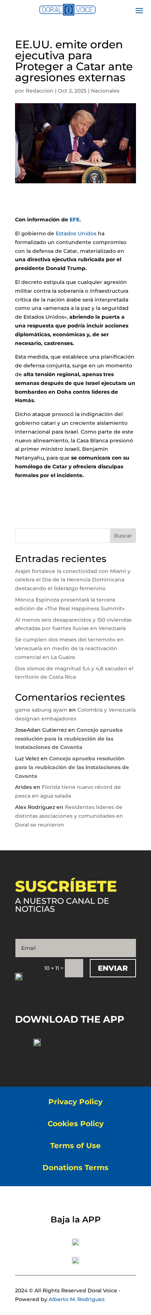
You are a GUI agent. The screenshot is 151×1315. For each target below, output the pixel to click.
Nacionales (105, 90)
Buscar (123, 535)
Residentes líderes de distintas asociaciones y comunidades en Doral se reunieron (69, 816)
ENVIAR (113, 968)
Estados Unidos (76, 233)
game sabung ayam (41, 710)
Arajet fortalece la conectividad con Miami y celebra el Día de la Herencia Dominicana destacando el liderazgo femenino (72, 580)
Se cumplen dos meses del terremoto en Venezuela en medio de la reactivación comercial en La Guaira (69, 648)
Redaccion (40, 90)
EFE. (75, 219)
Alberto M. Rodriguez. (77, 1299)
